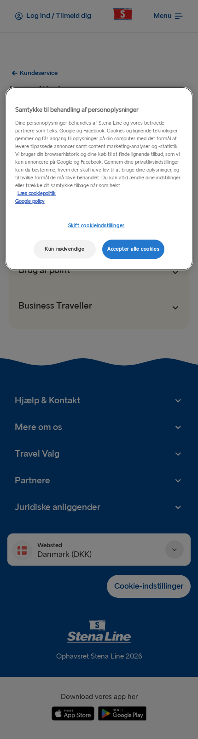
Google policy (30, 201)
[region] (99, 178)
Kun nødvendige (64, 249)
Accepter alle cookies (133, 249)
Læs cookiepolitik (36, 193)
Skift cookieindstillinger (96, 226)
